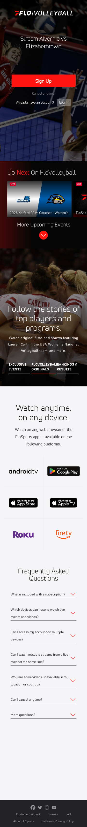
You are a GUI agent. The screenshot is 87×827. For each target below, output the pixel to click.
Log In (63, 102)
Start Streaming (39, 204)
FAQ (68, 814)
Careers (53, 814)
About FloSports (23, 821)
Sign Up (43, 81)
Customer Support (28, 814)
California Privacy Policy (58, 821)
